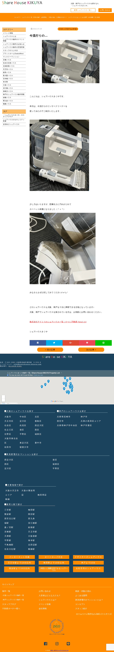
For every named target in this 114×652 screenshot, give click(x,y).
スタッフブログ (9, 604)
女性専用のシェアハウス (88, 568)
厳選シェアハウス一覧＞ (83, 10)
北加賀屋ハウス (9, 66)
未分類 (5, 82)
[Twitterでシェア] (54, 343)
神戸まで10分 (88, 563)
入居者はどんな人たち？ (50, 595)
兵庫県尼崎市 (64, 417)
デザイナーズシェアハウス (88, 557)
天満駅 (7, 536)
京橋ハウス (7, 60)
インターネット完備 (19, 557)
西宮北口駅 (10, 518)
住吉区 (7, 425)
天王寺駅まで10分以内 (19, 563)
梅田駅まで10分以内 (53, 563)
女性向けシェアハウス (11, 124)
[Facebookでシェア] (38, 343)
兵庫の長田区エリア (91, 421)
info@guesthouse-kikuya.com (27, 364)
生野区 (7, 434)
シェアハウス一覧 (27, 17)
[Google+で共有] (70, 343)
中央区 (23, 417)
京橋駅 (7, 532)
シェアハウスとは (73, 17)
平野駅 (7, 540)
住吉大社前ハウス (9, 63)
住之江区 (9, 430)
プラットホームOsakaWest (13, 53)
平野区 (23, 434)
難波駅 (7, 514)
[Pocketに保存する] (87, 343)
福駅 (6, 523)
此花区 (23, 425)
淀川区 (23, 421)
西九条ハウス (8, 101)
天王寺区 (9, 421)
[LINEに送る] (103, 343)
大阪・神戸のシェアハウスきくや (59, 650)
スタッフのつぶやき (10, 50)
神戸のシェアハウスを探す (72, 411)
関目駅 (31, 514)
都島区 (38, 421)
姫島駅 (31, 527)
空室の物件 (36, 17)
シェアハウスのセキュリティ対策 (13, 120)
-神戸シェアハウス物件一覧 (13, 600)
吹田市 (7, 447)
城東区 (38, 434)
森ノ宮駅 (9, 527)
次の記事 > (91, 350)
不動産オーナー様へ (11, 608)
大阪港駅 (32, 536)
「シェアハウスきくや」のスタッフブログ (13, 115)
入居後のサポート (61, 17)
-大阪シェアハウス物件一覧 (13, 595)
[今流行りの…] (71, 82)
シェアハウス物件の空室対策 (13, 47)
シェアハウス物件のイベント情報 (13, 40)
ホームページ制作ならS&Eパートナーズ (94, 614)
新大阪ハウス (8, 75)
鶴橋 (7, 499)
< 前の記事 (50, 350)
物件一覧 (6, 591)
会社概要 (91, 17)
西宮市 (60, 421)
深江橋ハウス (8, 88)
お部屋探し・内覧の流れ (48, 17)
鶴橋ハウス (7, 104)
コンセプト (17, 17)
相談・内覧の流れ (83, 591)
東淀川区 (24, 443)
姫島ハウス (7, 72)
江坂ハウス (7, 85)
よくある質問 (83, 17)
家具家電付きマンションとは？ (89, 600)
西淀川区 (39, 425)
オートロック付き (54, 557)
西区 (37, 430)
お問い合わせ (105, 10)
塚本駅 (31, 540)
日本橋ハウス (8, 79)
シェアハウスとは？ (48, 600)
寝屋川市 (24, 447)
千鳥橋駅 (9, 545)
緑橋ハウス (7, 97)
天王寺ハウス (8, 69)
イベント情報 (8, 33)
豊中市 (38, 443)
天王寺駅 (32, 532)
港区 (22, 430)
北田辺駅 (32, 545)
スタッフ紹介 (81, 608)
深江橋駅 (32, 523)
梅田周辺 (42, 495)
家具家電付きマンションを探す (22, 454)
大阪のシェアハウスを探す (20, 411)
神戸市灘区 (86, 425)
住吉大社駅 (10, 549)
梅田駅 (31, 510)
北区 (37, 417)
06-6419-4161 (15, 366)
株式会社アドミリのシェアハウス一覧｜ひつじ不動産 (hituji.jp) (58, 322)
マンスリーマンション (11, 57)
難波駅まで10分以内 (19, 568)
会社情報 (43, 608)
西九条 (31, 518)
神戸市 (84, 417)
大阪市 (7, 417)
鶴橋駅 (31, 549)
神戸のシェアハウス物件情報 (13, 94)
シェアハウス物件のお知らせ (13, 44)
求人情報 (97, 17)
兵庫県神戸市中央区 (67, 425)
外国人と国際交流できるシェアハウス (53, 569)
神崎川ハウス (8, 91)
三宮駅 (7, 510)
